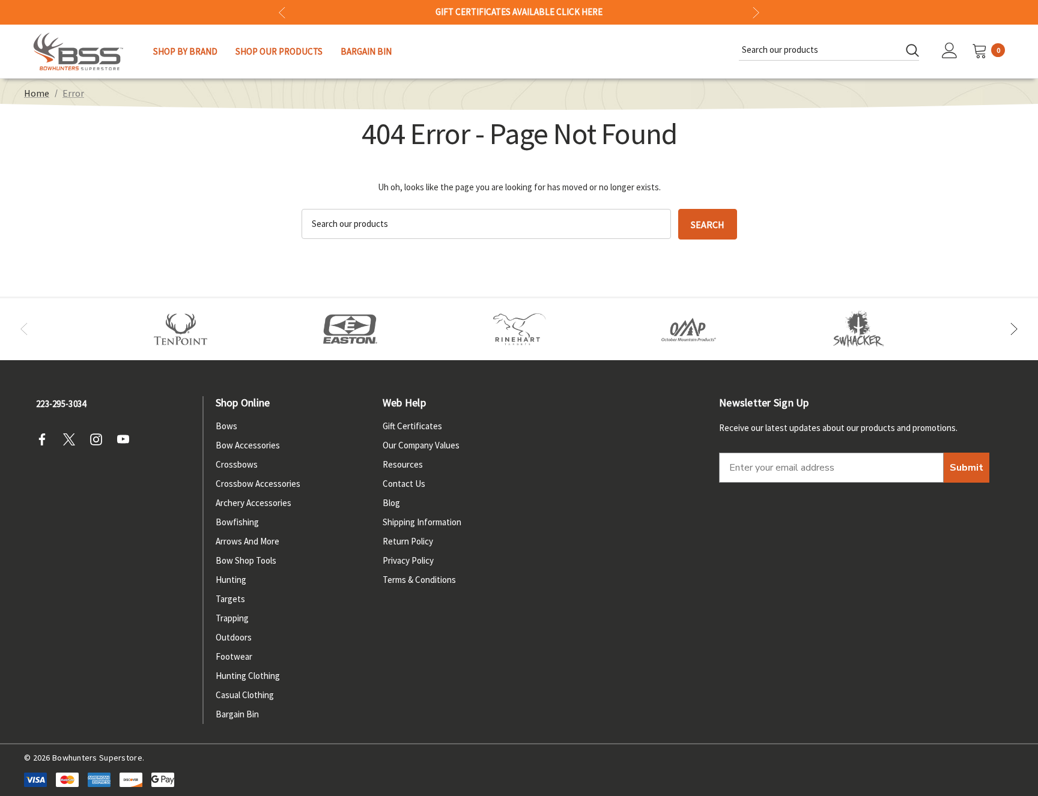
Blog (391, 502)
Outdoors (234, 637)
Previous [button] (282, 12)
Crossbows (237, 464)
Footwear (234, 656)
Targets (230, 599)
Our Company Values (421, 445)
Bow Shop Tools (246, 560)
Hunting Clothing (248, 675)
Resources (403, 464)
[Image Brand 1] (180, 329)
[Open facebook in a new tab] (45, 439)
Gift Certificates (412, 426)
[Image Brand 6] (689, 329)
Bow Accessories (248, 445)
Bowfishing (237, 522)
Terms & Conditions (419, 579)
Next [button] (756, 12)
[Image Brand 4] (519, 329)
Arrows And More (247, 541)
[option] (181, 329)
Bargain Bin (237, 714)
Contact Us (404, 483)
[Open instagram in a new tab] (99, 439)
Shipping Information (422, 522)
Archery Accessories (253, 502)
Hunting (231, 579)
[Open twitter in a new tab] (72, 439)
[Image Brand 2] (350, 329)
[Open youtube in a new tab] (126, 439)
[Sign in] (950, 52)
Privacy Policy (408, 560)
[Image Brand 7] (858, 329)
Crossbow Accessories (258, 483)
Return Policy (408, 541)
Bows (226, 426)
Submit (966, 467)
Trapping (232, 618)
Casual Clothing (245, 695)
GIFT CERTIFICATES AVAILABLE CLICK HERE (519, 12)
